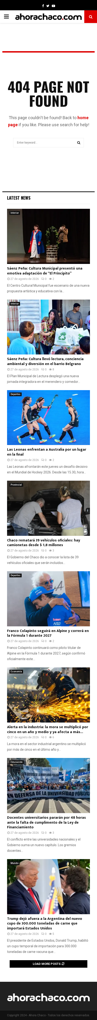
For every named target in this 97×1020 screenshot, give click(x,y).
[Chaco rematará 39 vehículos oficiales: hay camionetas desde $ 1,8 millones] (48, 508)
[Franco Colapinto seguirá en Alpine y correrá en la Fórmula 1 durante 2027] (48, 598)
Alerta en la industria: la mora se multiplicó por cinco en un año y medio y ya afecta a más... (47, 729)
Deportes (15, 394)
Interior (15, 213)
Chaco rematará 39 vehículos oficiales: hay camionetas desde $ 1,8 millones (43, 542)
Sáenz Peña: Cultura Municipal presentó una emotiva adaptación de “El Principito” (44, 271)
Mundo (14, 863)
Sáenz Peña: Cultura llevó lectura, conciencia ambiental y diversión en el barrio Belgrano (45, 361)
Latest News (18, 198)
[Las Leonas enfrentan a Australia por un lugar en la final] (48, 417)
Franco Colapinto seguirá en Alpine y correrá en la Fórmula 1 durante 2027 (48, 633)
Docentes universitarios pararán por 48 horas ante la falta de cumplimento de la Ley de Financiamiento (46, 822)
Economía (16, 671)
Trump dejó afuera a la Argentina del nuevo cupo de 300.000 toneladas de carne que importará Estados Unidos (44, 924)
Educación (17, 762)
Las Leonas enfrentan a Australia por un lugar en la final (46, 452)
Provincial (16, 484)
